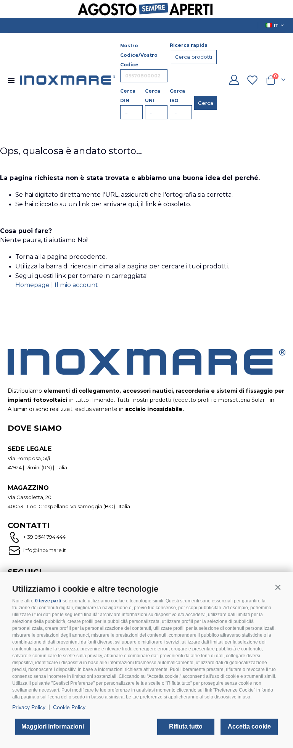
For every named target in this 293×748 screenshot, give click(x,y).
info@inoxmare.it (44, 550)
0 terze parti (48, 601)
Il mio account (76, 285)
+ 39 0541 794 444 (44, 537)
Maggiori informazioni (52, 726)
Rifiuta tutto (186, 726)
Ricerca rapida (189, 45)
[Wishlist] (252, 80)
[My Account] (234, 80)
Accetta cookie (249, 726)
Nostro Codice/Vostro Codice (139, 55)
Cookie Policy (69, 707)
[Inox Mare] (67, 79)
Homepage (33, 285)
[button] (278, 587)
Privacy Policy (28, 707)
